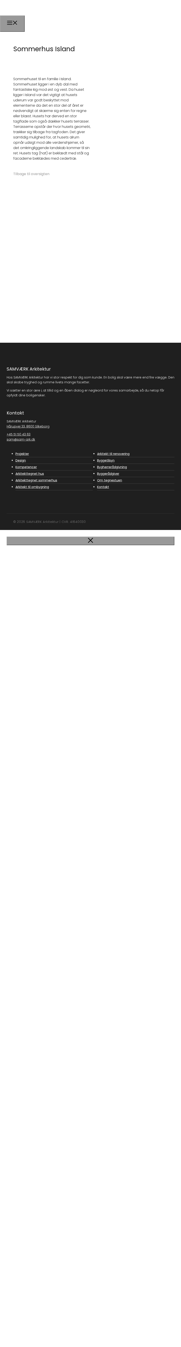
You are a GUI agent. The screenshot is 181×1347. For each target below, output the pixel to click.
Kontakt (103, 487)
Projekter (22, 454)
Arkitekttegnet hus (29, 473)
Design (20, 460)
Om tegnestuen (109, 480)
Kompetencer (26, 467)
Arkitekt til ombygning (32, 487)
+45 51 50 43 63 (18, 434)
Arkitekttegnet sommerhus (36, 480)
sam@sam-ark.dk (21, 439)
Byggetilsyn (106, 460)
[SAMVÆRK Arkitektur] (32, 20)
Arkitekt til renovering (113, 454)
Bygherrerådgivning (112, 467)
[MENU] (12, 23)
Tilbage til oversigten (31, 173)
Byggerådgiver (108, 473)
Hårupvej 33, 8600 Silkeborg (28, 426)
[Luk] (90, 541)
